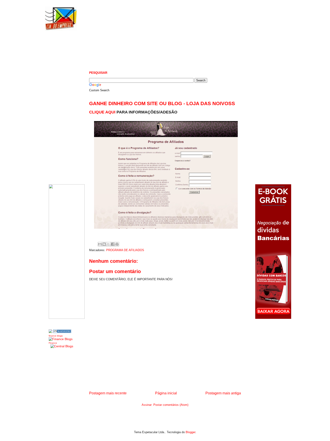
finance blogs (56, 336)
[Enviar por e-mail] (100, 244)
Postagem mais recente (108, 393)
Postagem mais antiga (223, 393)
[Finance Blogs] (61, 339)
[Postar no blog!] (104, 244)
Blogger (190, 432)
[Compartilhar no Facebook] (112, 244)
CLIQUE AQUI (103, 112)
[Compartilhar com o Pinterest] (117, 244)
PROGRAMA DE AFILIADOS (125, 250)
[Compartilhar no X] (108, 244)
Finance (53, 343)
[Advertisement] (171, 49)
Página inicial (166, 393)
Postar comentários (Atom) (170, 404)
